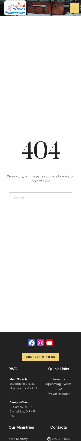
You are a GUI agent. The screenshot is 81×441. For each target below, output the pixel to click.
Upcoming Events (59, 384)
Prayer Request (59, 394)
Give (58, 389)
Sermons (58, 379)
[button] (74, 8)
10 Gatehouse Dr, (20, 407)
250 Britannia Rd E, (22, 383)
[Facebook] (31, 342)
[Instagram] (40, 342)
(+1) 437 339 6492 (61, 439)
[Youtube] (49, 342)
